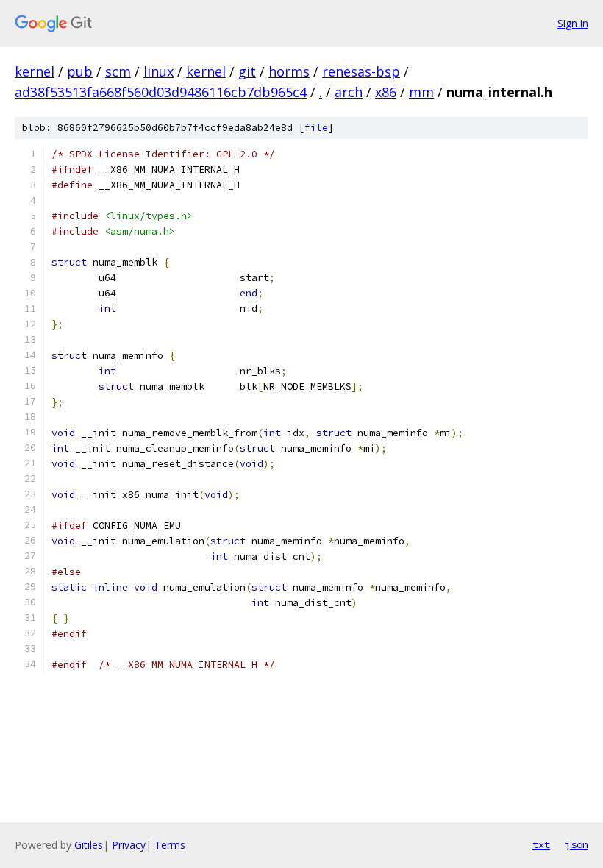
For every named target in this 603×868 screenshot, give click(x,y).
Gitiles (88, 845)
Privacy (129, 845)
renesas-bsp (361, 71)
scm (118, 71)
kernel (34, 71)
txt (541, 844)
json (576, 844)
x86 (385, 92)
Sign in (572, 23)
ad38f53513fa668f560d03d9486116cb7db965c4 (161, 92)
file (316, 127)
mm (421, 92)
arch (349, 92)
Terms (169, 845)
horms (289, 71)
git (247, 71)
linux (158, 71)
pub (80, 71)
